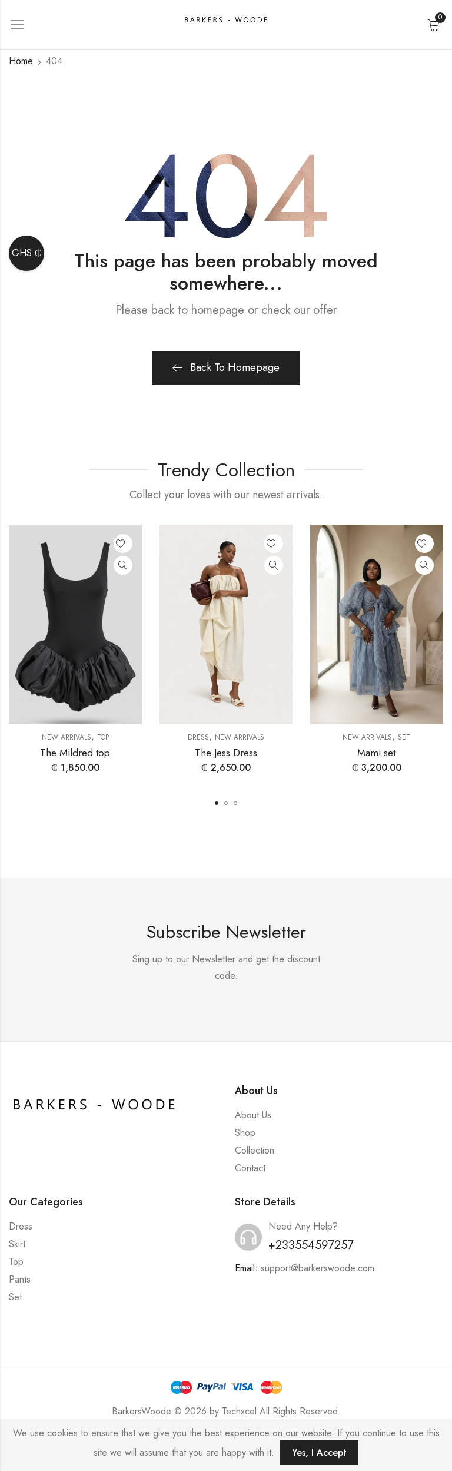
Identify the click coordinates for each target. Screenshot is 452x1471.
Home (21, 61)
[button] (216, 803)
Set (404, 737)
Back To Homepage (235, 367)
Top (103, 737)
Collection (254, 1150)
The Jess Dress (226, 753)
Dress (198, 737)
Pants (20, 1279)
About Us (253, 1115)
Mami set (376, 753)
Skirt (17, 1244)
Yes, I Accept (319, 1452)
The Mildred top (75, 753)
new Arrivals (66, 737)
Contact (250, 1168)
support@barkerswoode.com (317, 1268)
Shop (245, 1132)
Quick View (123, 565)
